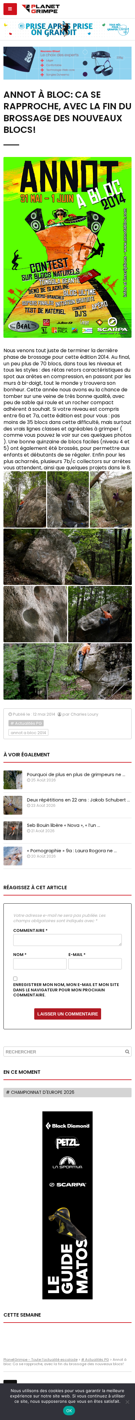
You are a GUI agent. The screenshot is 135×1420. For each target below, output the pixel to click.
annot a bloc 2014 (28, 732)
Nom (20, 954)
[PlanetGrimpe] (41, 8)
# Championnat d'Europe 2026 (40, 1092)
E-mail (77, 954)
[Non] (127, 1402)
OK (69, 1410)
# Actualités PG (26, 723)
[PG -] (24, 499)
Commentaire (30, 930)
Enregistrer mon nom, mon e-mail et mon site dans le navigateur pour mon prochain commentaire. (66, 990)
